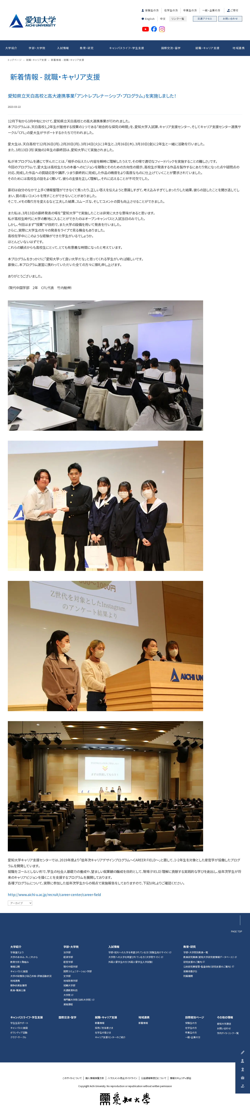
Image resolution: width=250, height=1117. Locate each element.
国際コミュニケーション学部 (77, 971)
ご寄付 (234, 10)
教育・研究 (87, 48)
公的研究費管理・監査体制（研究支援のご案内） (207, 966)
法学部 (67, 952)
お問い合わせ (230, 18)
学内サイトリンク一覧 (228, 1033)
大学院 (67, 995)
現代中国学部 (70, 966)
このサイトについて (72, 1078)
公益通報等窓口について (153, 1078)
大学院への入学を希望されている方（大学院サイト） (134, 957)
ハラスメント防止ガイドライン (122, 1078)
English (150, 19)
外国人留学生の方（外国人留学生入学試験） (130, 961)
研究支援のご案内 (192, 961)
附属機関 (188, 976)
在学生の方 (171, 10)
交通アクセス (205, 18)
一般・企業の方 (211, 10)
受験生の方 (152, 10)
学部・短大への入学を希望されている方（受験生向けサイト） (138, 952)
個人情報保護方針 (94, 1078)
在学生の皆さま (103, 1032)
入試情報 (63, 48)
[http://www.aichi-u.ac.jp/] (125, 1098)
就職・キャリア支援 (208, 48)
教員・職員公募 (18, 990)
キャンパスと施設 (19, 971)
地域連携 (239, 48)
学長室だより (17, 952)
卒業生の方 (190, 10)
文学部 (67, 976)
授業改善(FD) (190, 971)
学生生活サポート (19, 1022)
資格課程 (68, 1004)
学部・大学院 (37, 48)
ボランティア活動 (18, 1032)
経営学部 (68, 961)
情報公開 (15, 966)
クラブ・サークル (18, 1037)
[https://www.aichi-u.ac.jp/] (32, 21)
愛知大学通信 (224, 1023)
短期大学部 (69, 985)
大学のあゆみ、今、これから (24, 957)
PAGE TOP (236, 931)
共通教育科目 (70, 990)
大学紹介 (11, 48)
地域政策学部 (70, 980)
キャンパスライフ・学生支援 (126, 48)
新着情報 (99, 1022)
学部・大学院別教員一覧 (195, 952)
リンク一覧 (177, 19)
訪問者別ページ (194, 1017)
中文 (163, 19)
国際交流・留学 (171, 48)
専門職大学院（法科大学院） (77, 999)
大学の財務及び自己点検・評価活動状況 (30, 976)
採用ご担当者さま (104, 1027)
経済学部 (68, 957)
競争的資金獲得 (18, 985)
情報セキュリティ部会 (180, 1078)
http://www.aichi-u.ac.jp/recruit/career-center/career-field (54, 894)
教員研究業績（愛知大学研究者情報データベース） (208, 957)
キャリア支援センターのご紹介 (110, 1037)
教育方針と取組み (19, 961)
